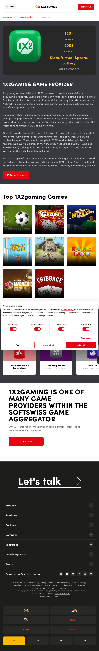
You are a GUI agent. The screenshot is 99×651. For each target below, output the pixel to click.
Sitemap (55, 596)
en (14, 641)
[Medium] (91, 573)
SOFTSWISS (7, 17)
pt (85, 641)
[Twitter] (85, 573)
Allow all (81, 345)
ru (61, 641)
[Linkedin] (61, 573)
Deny (18, 345)
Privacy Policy (45, 596)
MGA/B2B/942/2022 (62, 593)
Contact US (26, 441)
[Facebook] (67, 573)
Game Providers (26, 17)
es (38, 641)
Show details (86, 338)
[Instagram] (79, 573)
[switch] (37, 329)
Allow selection (49, 345)
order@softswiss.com (27, 574)
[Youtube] (73, 573)
